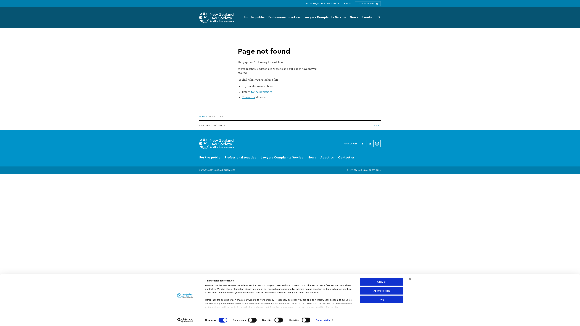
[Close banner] (410, 279)
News (312, 157)
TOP (376, 125)
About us (327, 157)
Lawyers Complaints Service (282, 157)
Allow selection (382, 290)
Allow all (381, 282)
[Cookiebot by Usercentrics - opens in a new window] (185, 320)
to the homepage (261, 92)
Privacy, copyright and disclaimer (217, 170)
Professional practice (240, 157)
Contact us (248, 97)
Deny (381, 299)
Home (202, 116)
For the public (209, 157)
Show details (323, 320)
